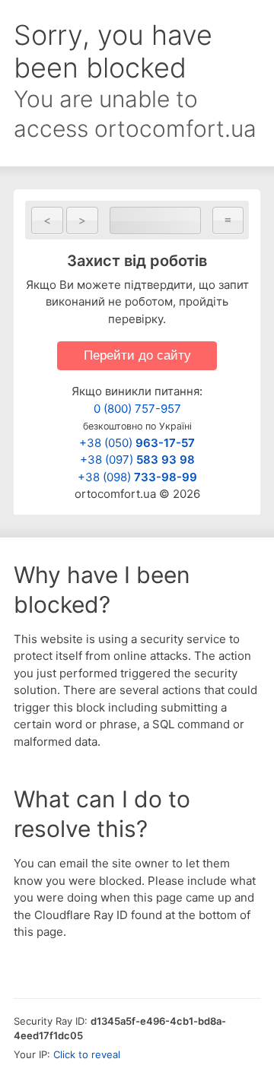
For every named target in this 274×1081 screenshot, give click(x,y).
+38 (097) (137, 459)
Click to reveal (86, 1054)
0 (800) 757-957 (137, 408)
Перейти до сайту (137, 355)
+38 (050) (137, 443)
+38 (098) (137, 477)
